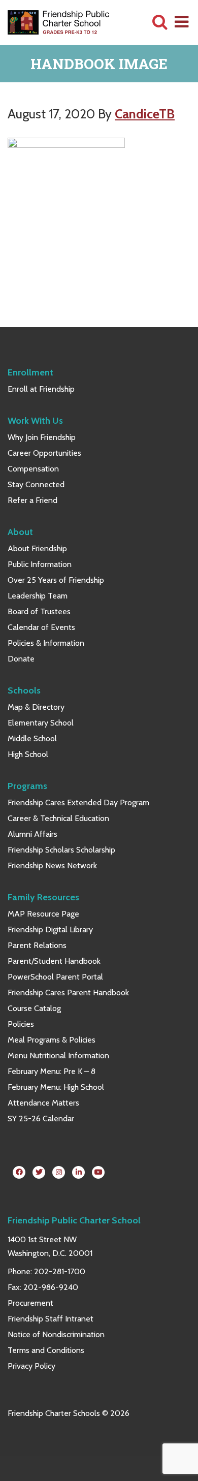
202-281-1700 (59, 1271)
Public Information (40, 564)
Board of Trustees (39, 611)
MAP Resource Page (43, 914)
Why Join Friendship (42, 437)
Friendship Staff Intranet (50, 1319)
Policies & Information (46, 643)
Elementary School (41, 723)
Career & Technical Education (58, 818)
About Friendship (37, 548)
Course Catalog (34, 1008)
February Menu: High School (56, 1087)
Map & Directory (36, 707)
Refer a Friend (32, 500)
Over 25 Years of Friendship (56, 580)
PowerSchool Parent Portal (55, 977)
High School (28, 754)
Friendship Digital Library (50, 929)
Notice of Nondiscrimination (56, 1334)
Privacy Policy (31, 1366)
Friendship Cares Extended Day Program (78, 802)
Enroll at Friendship (41, 389)
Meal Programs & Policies (51, 1040)
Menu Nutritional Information (58, 1055)
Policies (21, 1024)
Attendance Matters (43, 1103)
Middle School (32, 738)
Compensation (33, 469)
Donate (21, 659)
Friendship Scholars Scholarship (61, 850)
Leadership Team (38, 596)
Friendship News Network (52, 865)
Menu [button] (182, 21)
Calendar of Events (41, 627)
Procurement (30, 1303)
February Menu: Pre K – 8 (51, 1071)
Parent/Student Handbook (54, 961)
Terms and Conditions (46, 1350)
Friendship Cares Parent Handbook (68, 992)
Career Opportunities (44, 453)
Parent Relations (37, 945)
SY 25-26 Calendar (41, 1118)
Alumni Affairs (32, 834)
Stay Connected (36, 484)
